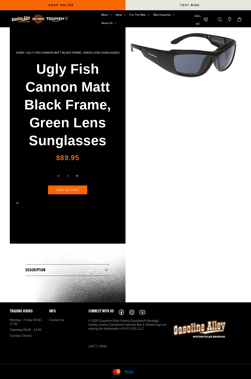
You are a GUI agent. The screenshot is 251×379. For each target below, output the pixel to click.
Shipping (61, 166)
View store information (41, 214)
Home (20, 52)
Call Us (197, 19)
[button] (106, 15)
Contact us (56, 320)
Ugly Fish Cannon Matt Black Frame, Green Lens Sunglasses (72, 52)
